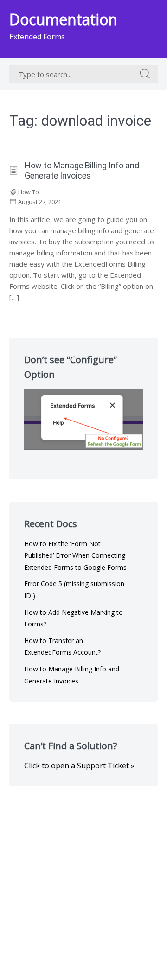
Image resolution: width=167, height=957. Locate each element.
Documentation (63, 19)
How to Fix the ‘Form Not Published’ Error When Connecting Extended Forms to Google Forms (75, 555)
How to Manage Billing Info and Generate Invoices (82, 170)
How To (28, 192)
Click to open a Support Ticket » (79, 765)
